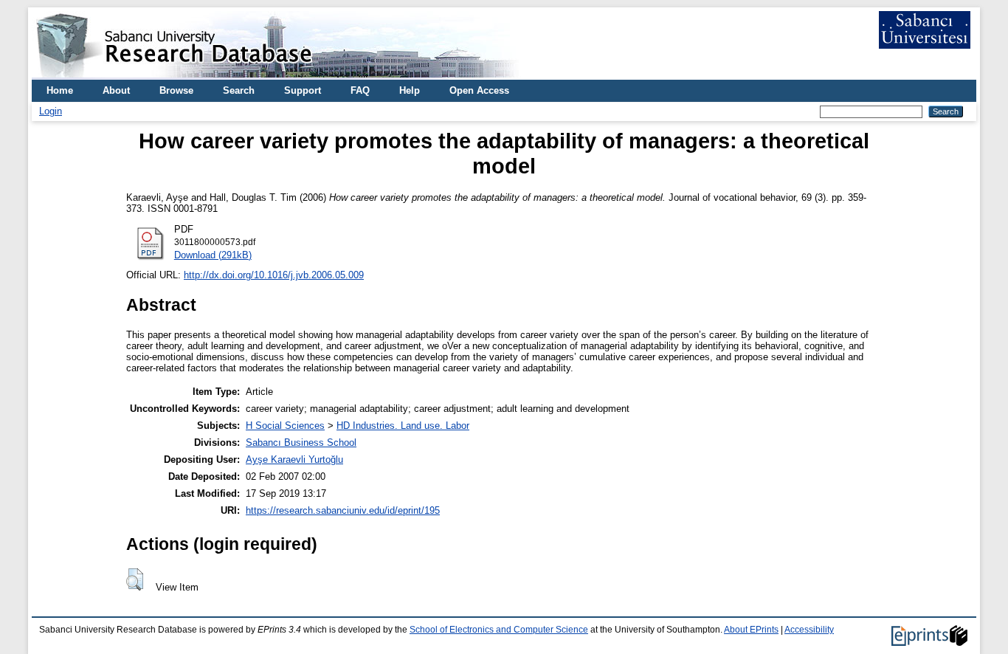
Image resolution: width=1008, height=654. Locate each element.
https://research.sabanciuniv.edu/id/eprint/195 (343, 510)
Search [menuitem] (239, 90)
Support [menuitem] (302, 90)
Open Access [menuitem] (479, 90)
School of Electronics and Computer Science (499, 629)
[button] (134, 579)
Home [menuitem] (59, 90)
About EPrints (751, 629)
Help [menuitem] (409, 90)
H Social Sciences (285, 425)
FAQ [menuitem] (360, 90)
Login (50, 111)
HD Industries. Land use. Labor (402, 425)
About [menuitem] (116, 90)
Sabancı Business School (301, 442)
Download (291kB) (213, 255)
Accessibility (809, 629)
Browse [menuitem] (176, 90)
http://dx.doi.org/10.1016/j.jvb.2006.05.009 (274, 274)
